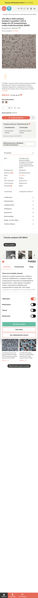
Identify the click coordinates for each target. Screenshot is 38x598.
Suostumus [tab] (7, 267)
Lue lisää (4, 91)
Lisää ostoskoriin (17, 118)
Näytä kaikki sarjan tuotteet (19, 366)
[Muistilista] (24, 9)
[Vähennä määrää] (3, 108)
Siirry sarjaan (10, 245)
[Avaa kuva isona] (13, 258)
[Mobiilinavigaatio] (34, 8)
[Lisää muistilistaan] (33, 117)
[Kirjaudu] (31, 9)
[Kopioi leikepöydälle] (19, 28)
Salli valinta (19, 329)
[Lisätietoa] (21, 95)
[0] (28, 9)
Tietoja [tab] (31, 267)
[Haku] (21, 8)
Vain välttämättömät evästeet (19, 335)
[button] (19, 153)
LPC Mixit (15, 31)
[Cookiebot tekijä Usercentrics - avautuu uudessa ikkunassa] (28, 261)
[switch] (33, 304)
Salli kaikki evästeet (19, 324)
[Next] (34, 255)
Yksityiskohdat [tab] (19, 267)
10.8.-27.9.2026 (19, 3)
